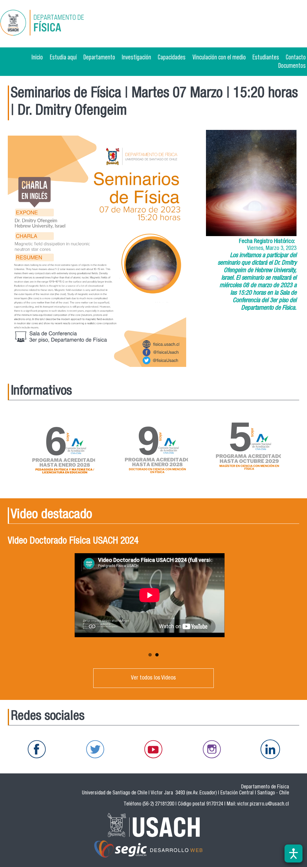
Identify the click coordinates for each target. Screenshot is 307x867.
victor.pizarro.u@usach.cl (263, 804)
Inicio (37, 57)
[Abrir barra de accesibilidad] (294, 853)
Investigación (136, 57)
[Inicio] (61, 23)
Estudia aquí (63, 57)
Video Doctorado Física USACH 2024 (73, 541)
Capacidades (172, 57)
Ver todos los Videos (153, 678)
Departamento (99, 57)
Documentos (292, 65)
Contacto (296, 57)
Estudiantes (265, 57)
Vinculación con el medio (219, 57)
